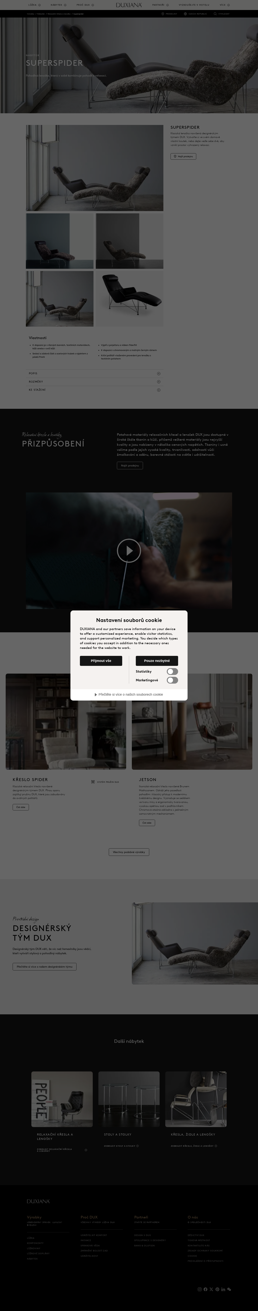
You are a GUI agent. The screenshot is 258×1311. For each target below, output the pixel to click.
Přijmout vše (101, 661)
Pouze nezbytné (157, 661)
